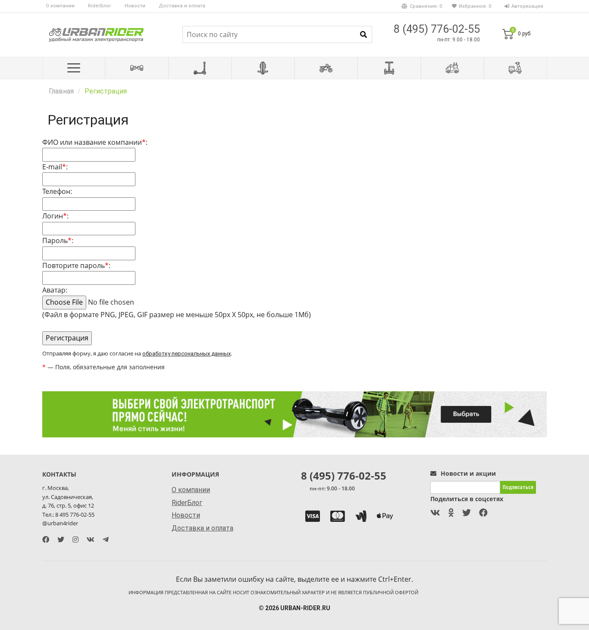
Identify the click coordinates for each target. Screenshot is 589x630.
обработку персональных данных (186, 353)
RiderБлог (99, 6)
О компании (60, 6)
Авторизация (527, 6)
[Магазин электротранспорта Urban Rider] (96, 34)
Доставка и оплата (182, 6)
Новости (135, 6)
